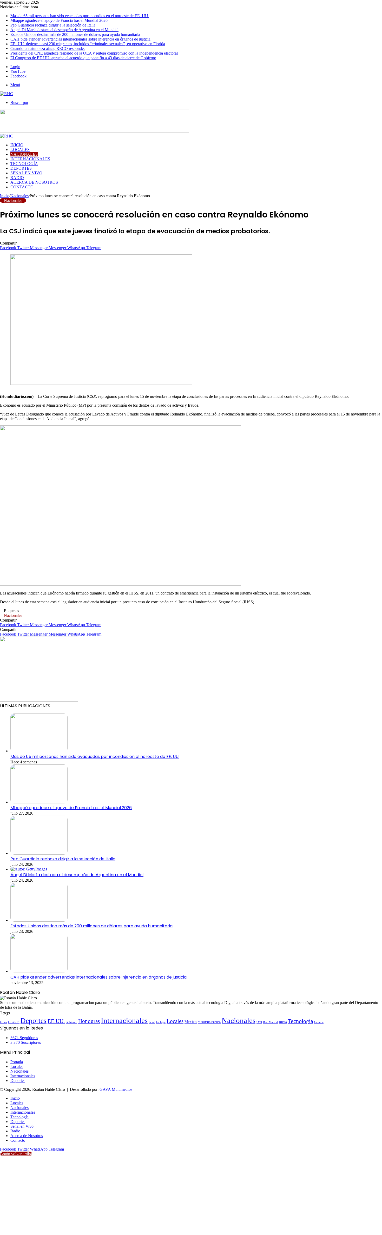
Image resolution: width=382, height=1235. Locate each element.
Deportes (21, 168)
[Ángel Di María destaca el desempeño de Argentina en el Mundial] (28, 869)
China (3, 1021)
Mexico (191, 1022)
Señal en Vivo (26, 173)
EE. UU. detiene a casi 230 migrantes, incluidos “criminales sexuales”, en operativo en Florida (87, 44)
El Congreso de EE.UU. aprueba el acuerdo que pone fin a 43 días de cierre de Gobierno (83, 58)
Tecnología (24, 163)
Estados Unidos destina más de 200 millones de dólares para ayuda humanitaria (75, 34)
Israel (152, 1021)
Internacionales (30, 159)
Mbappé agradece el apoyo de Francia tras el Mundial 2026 (59, 20)
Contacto (22, 187)
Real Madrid (270, 1021)
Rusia (283, 1022)
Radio (17, 177)
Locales (20, 149)
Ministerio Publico (209, 1022)
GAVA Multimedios (116, 1089)
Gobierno (71, 1021)
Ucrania (319, 1022)
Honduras (89, 1021)
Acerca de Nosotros (34, 182)
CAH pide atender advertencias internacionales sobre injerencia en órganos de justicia (80, 39)
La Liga (161, 1021)
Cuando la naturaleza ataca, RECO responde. (47, 48)
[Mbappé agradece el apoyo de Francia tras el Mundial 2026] (39, 802)
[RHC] (6, 93)
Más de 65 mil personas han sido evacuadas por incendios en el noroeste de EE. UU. (79, 16)
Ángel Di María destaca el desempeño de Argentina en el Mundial (64, 30)
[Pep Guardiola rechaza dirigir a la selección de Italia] (39, 853)
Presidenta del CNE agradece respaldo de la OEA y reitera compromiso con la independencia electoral (94, 53)
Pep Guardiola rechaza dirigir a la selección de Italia (52, 25)
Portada (16, 1062)
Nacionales (24, 154)
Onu (259, 1022)
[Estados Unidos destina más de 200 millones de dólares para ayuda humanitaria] (39, 920)
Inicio (16, 145)
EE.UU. (56, 1021)
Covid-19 (13, 1021)
